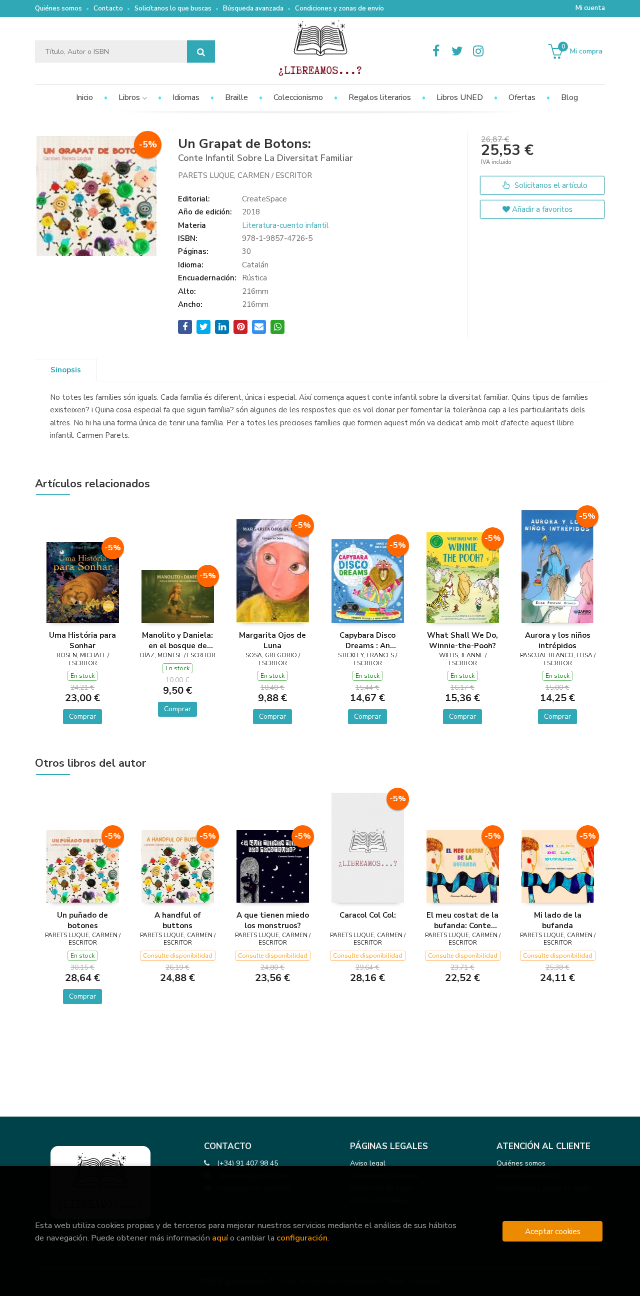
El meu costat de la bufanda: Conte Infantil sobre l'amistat (462, 920)
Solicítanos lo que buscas (173, 8)
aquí (220, 1238)
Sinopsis (65, 370)
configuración (302, 1238)
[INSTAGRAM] (478, 51)
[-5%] (82, 581)
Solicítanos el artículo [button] (550, 185)
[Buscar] (201, 51)
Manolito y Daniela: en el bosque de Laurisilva (177, 640)
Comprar (82, 716)
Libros (130, 97)
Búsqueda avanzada (253, 8)
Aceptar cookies (552, 1231)
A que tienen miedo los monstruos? (272, 920)
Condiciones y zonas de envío (339, 8)
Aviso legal (368, 1163)
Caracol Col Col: (368, 915)
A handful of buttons (177, 920)
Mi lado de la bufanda (558, 920)
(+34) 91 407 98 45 (247, 1163)
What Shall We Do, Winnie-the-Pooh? (462, 640)
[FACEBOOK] (436, 51)
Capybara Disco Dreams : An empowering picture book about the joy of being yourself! (367, 640)
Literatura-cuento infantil (285, 225)
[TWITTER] (457, 51)
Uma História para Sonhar (82, 640)
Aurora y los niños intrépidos (557, 640)
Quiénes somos (58, 8)
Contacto (108, 8)
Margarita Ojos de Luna (272, 640)
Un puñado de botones (82, 920)
